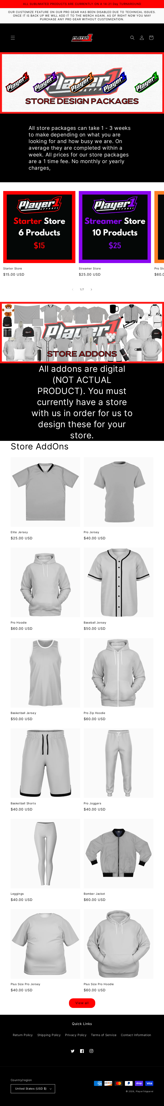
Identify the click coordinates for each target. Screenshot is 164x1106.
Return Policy (23, 1035)
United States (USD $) (31, 1088)
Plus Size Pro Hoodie (99, 984)
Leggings (17, 893)
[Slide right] (91, 289)
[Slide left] (72, 289)
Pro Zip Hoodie (94, 713)
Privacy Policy (75, 1035)
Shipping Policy (49, 1035)
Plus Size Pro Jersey (25, 984)
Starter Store (12, 268)
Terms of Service (104, 1035)
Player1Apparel (144, 1091)
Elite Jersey (19, 532)
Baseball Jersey (95, 622)
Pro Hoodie (19, 622)
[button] (13, 37)
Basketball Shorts (23, 803)
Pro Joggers (92, 803)
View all (82, 1003)
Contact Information (136, 1035)
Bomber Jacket (94, 893)
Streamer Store (90, 268)
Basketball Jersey (23, 713)
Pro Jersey (91, 532)
